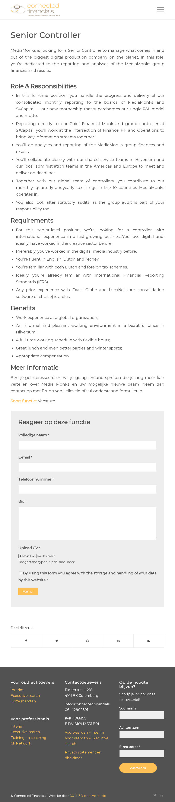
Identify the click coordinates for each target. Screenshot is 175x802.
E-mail (25, 457)
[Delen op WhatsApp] (87, 640)
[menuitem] (158, 9)
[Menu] (158, 9)
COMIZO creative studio (88, 796)
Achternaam (129, 728)
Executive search (25, 696)
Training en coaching (28, 738)
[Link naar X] (155, 795)
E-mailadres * (129, 747)
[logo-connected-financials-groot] (35, 9)
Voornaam (127, 708)
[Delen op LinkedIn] (118, 640)
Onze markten (23, 701)
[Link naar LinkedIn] (161, 795)
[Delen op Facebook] (26, 640)
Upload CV (29, 548)
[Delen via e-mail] (149, 640)
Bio (22, 501)
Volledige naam (33, 435)
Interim (17, 690)
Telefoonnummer (35, 479)
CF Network (21, 743)
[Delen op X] (57, 640)
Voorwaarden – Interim (84, 732)
